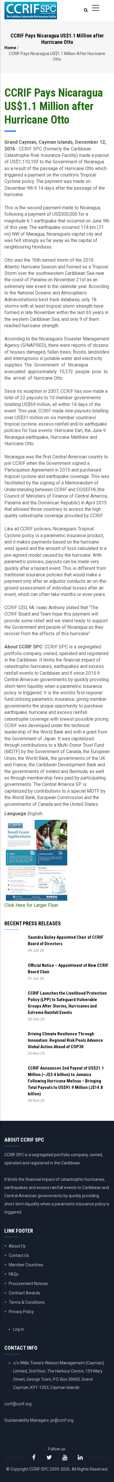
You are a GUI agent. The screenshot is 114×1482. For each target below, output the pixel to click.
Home (10, 47)
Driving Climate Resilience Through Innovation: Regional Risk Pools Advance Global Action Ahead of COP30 (65, 1040)
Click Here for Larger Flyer (31, 905)
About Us (17, 1246)
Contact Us (19, 1255)
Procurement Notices (28, 1283)
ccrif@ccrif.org (18, 1404)
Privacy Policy (21, 1311)
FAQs (13, 1274)
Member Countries (26, 1264)
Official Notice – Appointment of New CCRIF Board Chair (68, 968)
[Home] (30, 10)
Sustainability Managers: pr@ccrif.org (38, 1420)
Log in (18, 1329)
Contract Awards (24, 1293)
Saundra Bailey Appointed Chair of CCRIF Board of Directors (65, 940)
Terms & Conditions (27, 1302)
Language (15, 813)
